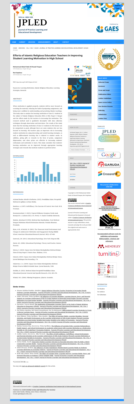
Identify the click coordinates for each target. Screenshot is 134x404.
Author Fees (102, 118)
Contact (65, 42)
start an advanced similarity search (33, 366)
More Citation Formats (78, 150)
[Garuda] (109, 167)
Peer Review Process (105, 106)
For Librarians (101, 295)
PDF (72, 108)
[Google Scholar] (109, 158)
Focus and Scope (104, 90)
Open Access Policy (105, 102)
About (55, 42)
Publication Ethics (104, 94)
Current (22, 42)
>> (27, 362)
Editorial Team (103, 82)
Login (117, 8)
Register (117, 5)
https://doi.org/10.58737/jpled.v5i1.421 (26, 82)
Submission (102, 114)
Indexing (101, 110)
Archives (31, 42)
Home (14, 42)
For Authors (101, 292)
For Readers (101, 289)
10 (24, 362)
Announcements (44, 42)
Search (120, 42)
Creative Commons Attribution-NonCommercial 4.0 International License (79, 205)
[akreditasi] (109, 70)
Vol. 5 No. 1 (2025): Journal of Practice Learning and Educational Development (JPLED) (57, 48)
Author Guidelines (104, 98)
